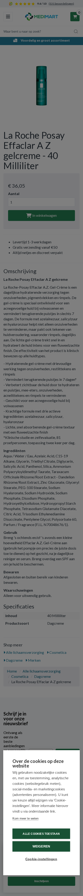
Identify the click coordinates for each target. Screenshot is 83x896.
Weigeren (41, 846)
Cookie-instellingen (41, 859)
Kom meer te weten (25, 818)
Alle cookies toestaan (41, 833)
